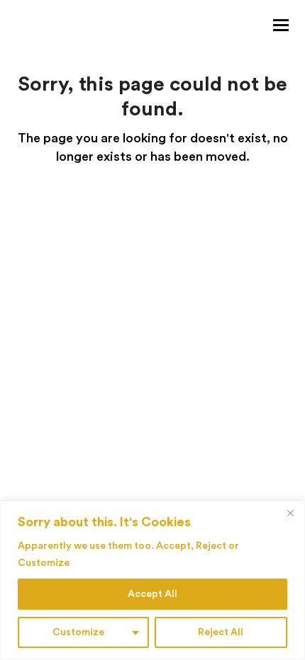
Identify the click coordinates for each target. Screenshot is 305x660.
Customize (78, 632)
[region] (152, 580)
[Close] (290, 512)
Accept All (152, 594)
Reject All (220, 632)
